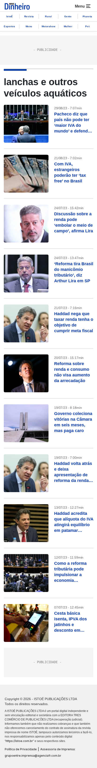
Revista (29, 16)
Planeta (87, 16)
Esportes (9, 26)
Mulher (68, 26)
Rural (48, 16)
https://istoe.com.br (19, 741)
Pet (87, 26)
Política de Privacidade (21, 749)
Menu (29, 26)
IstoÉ (9, 16)
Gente (68, 16)
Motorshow (48, 26)
